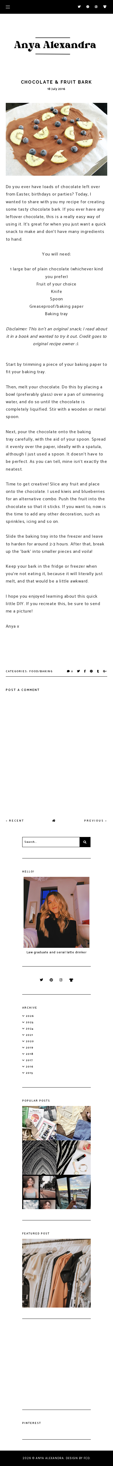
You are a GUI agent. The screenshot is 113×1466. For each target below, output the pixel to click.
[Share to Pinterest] (91, 671)
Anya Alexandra (50, 1458)
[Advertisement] (56, 1364)
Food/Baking (41, 671)
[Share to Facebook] (85, 671)
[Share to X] (78, 671)
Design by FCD (78, 1458)
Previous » (95, 821)
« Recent (15, 821)
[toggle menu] (8, 7)
